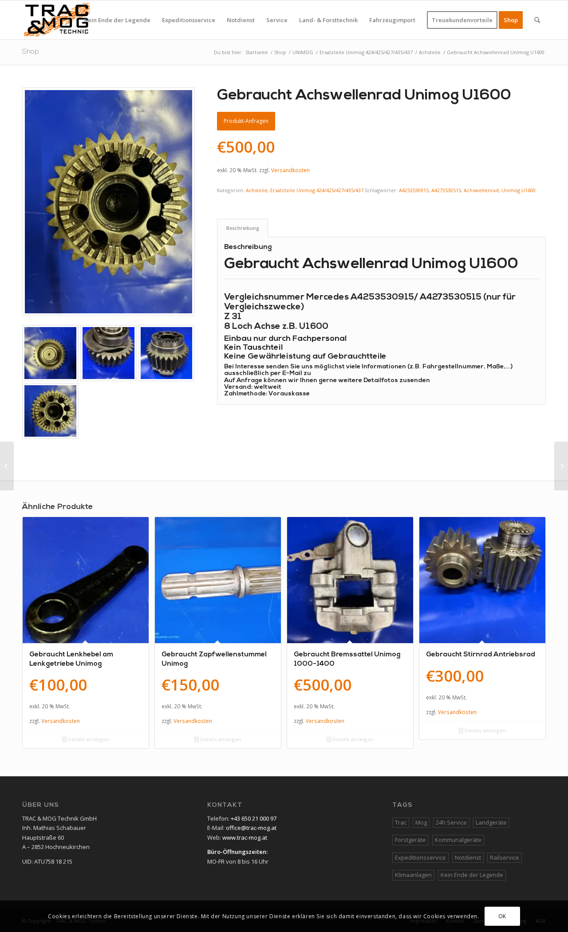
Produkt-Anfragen (246, 121)
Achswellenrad (481, 190)
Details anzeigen (88, 739)
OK (502, 916)
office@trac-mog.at (251, 828)
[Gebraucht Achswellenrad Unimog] (7, 466)
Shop (30, 51)
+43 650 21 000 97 (253, 818)
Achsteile (257, 190)
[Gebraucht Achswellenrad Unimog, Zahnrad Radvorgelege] (561, 466)
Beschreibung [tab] (242, 228)
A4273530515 (446, 190)
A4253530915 (414, 190)
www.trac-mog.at (244, 837)
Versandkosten (290, 170)
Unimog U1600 (518, 190)
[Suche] (537, 19)
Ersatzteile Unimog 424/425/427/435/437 (316, 190)
